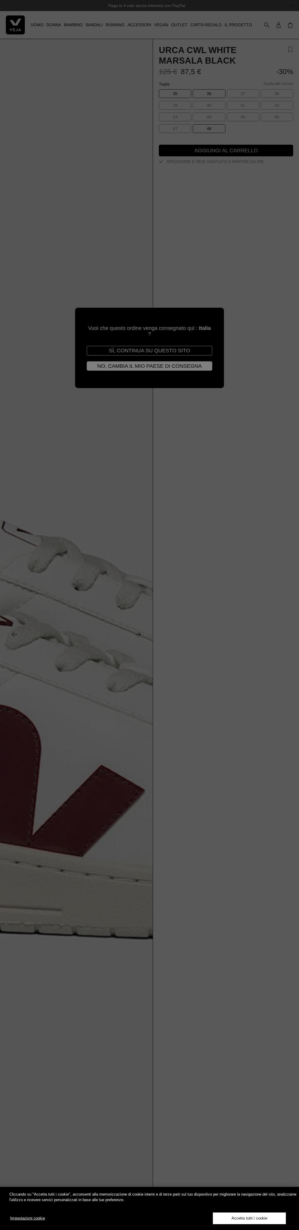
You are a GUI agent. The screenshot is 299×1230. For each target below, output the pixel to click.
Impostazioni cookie (27, 1218)
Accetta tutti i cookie (249, 1218)
